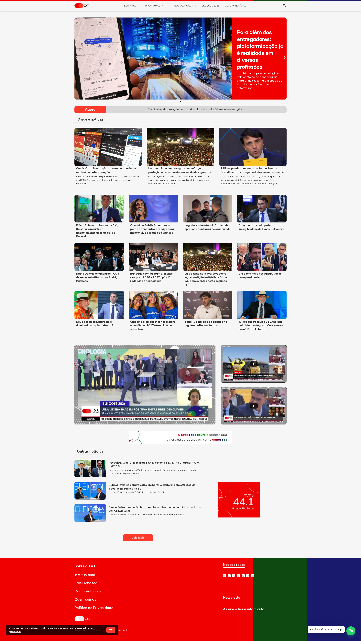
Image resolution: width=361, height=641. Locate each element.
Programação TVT (184, 6)
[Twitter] (238, 575)
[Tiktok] (247, 575)
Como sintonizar (88, 591)
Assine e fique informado (243, 609)
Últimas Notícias (235, 6)
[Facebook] (243, 575)
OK (110, 630)
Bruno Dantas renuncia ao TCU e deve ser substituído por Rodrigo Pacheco (97, 277)
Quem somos (85, 599)
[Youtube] (224, 575)
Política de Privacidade (93, 608)
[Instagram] (233, 575)
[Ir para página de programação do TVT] (239, 516)
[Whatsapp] (229, 575)
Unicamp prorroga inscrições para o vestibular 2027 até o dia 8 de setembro (152, 325)
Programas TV (154, 6)
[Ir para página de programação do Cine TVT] (180, 443)
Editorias (130, 6)
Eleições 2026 (210, 6)
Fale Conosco (85, 583)
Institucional (84, 575)
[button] (284, 5)
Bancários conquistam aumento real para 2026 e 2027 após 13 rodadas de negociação (151, 277)
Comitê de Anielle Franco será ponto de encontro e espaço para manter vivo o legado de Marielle (152, 229)
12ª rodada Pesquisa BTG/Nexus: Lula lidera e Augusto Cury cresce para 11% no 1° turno (261, 325)
